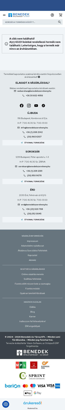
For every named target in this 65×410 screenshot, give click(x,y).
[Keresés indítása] (59, 22)
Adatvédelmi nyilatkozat (32, 245)
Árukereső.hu (32, 408)
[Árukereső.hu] (32, 404)
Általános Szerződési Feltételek (32, 250)
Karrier (32, 316)
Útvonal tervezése (32, 142)
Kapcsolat (32, 255)
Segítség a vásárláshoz (32, 269)
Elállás (33, 307)
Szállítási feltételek (32, 279)
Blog (32, 311)
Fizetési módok (32, 288)
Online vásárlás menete (32, 274)
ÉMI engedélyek (32, 326)
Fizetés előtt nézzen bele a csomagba (32, 283)
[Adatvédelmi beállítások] (5, 404)
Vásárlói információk (32, 236)
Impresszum (32, 241)
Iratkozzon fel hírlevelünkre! (33, 321)
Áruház (32, 260)
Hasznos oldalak (32, 302)
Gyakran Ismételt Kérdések (32, 293)
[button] (52, 15)
